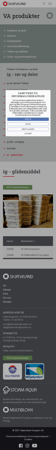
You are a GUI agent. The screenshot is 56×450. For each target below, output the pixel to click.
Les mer (28, 134)
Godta (28, 119)
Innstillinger (28, 129)
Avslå (28, 124)
